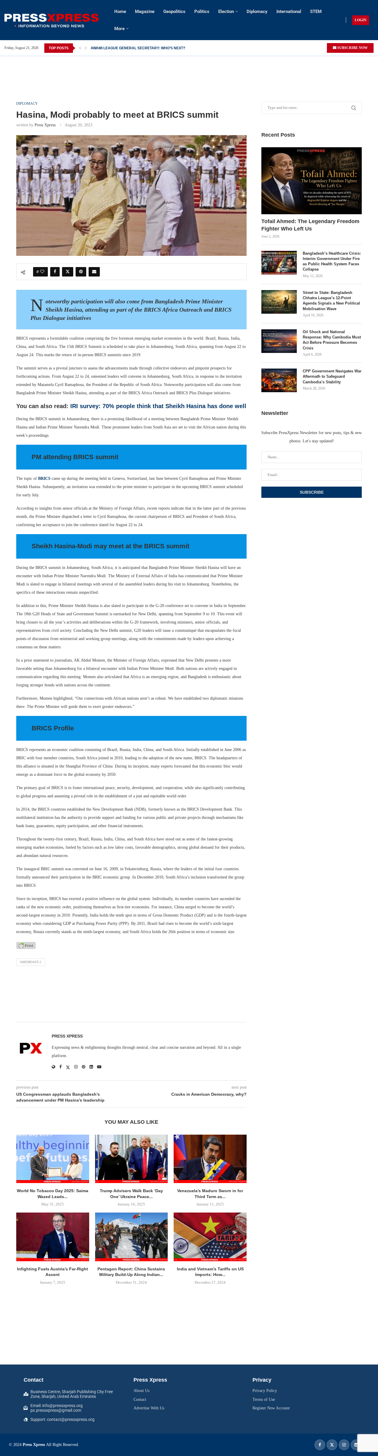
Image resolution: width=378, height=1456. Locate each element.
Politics (201, 11)
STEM (316, 11)
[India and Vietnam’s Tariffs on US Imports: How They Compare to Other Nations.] (210, 1237)
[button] (80, 48)
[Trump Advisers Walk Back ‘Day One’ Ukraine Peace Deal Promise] (131, 1159)
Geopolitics (174, 11)
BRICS (45, 478)
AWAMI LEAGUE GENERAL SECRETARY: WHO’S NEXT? (138, 48)
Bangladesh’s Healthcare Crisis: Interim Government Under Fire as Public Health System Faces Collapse (332, 261)
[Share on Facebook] (55, 272)
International (288, 11)
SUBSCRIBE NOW (352, 48)
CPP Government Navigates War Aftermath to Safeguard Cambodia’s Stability (332, 376)
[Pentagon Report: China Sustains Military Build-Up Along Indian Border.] (131, 1237)
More (119, 28)
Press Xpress (45, 125)
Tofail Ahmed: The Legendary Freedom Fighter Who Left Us (310, 225)
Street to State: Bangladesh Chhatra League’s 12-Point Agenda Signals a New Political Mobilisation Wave (331, 300)
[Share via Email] (94, 272)
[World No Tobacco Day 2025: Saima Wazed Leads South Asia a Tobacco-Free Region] (52, 1159)
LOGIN (360, 20)
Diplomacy (257, 11)
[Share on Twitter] (67, 272)
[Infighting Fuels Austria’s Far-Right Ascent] (52, 1237)
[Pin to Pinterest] (81, 272)
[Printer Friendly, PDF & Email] (26, 945)
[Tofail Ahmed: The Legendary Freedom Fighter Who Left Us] (311, 180)
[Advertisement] (189, 69)
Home (120, 11)
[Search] (375, 20)
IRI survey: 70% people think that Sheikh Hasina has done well (158, 406)
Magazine (144, 11)
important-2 (30, 962)
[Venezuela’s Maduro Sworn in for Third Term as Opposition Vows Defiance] (210, 1159)
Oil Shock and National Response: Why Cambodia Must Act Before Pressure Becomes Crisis (332, 340)
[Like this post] (42, 272)
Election (226, 11)
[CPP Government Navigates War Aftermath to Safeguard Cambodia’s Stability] (279, 380)
